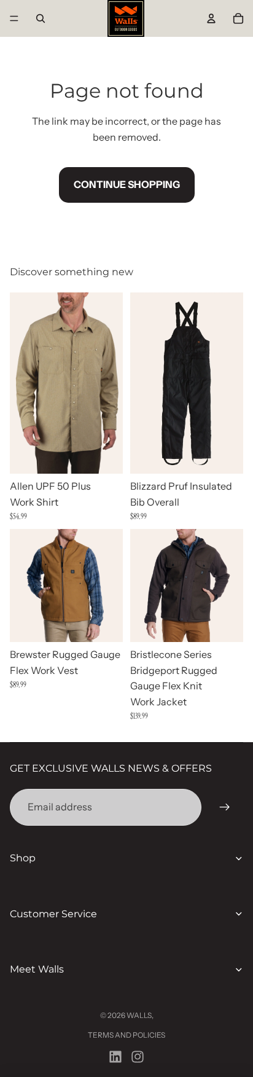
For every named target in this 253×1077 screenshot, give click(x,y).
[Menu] (14, 18)
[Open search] (40, 18)
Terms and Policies (126, 1035)
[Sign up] (224, 807)
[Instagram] (137, 1056)
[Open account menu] (211, 18)
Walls (139, 1015)
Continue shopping (127, 184)
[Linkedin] (115, 1056)
